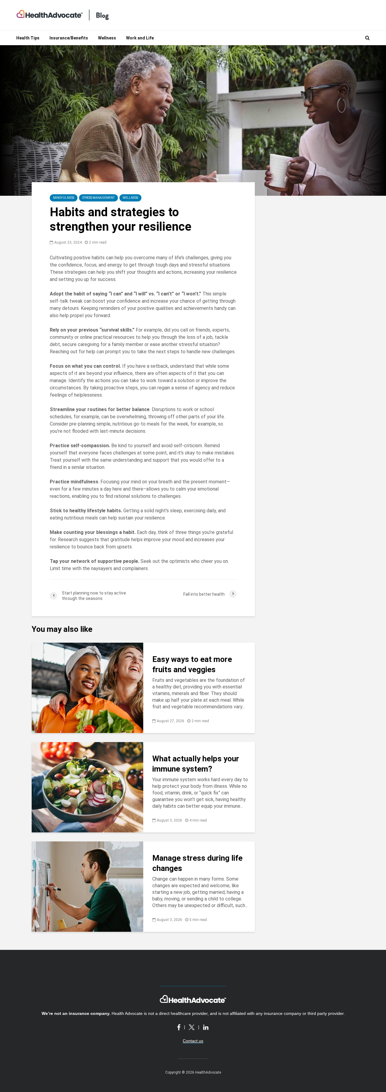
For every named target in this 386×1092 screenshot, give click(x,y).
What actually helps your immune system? (195, 763)
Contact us (193, 1040)
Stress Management (98, 197)
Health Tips (28, 38)
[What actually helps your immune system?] (87, 787)
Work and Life (140, 38)
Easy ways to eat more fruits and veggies (192, 664)
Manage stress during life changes (197, 863)
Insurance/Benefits (68, 38)
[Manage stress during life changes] (87, 886)
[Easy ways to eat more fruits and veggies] (87, 687)
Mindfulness (63, 197)
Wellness (107, 38)
